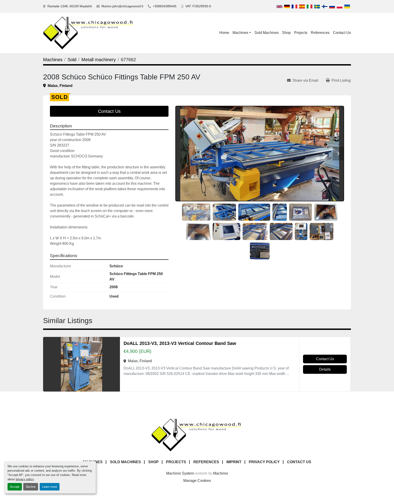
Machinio (220, 473)
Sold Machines (266, 33)
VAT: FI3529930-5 (198, 6)
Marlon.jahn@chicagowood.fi (122, 6)
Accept (14, 486)
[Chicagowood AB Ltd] (197, 435)
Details (325, 369)
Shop (286, 33)
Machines (240, 33)
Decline (31, 486)
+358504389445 (164, 6)
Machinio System (180, 473)
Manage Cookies (197, 481)
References (320, 33)
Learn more (49, 486)
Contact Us (342, 33)
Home (224, 33)
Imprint (233, 462)
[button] (242, 32)
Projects (300, 33)
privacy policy (25, 479)
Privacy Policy (264, 462)
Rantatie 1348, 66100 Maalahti (69, 6)
